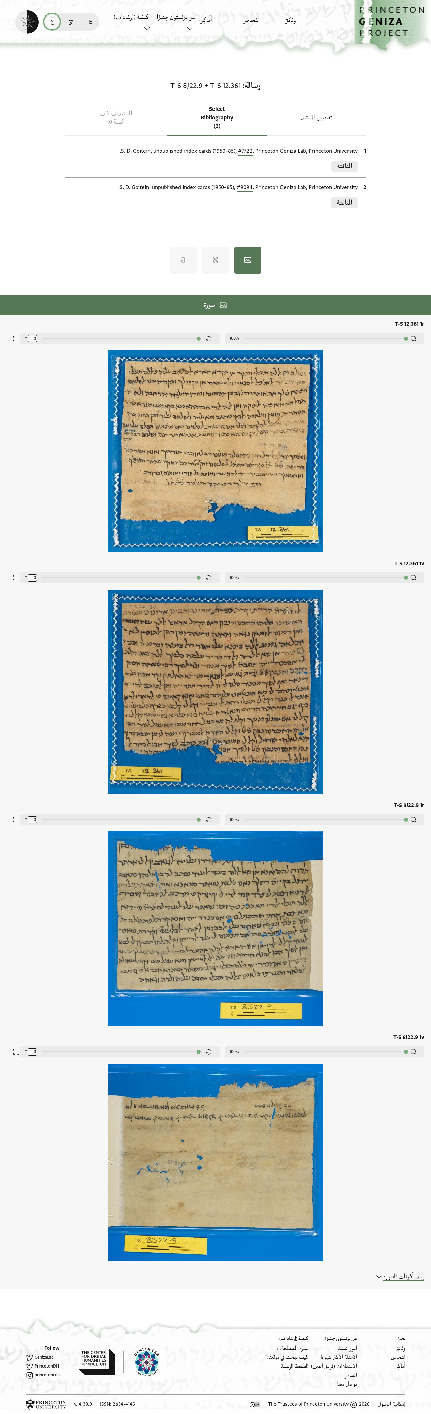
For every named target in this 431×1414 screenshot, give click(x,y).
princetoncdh (47, 1375)
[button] (392, 25)
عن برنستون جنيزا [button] (176, 17)
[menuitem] (304, 23)
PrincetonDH (47, 1366)
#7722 (245, 151)
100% (234, 338)
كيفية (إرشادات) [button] (131, 17)
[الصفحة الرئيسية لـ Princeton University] (46, 1404)
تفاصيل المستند (316, 117)
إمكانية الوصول (391, 1404)
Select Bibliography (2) (217, 117)
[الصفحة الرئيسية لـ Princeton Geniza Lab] (141, 1362)
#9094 (245, 187)
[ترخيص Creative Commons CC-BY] (254, 1404)
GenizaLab (44, 1357)
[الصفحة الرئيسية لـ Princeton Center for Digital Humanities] (91, 1362)
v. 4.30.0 (83, 1404)
